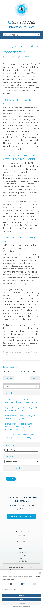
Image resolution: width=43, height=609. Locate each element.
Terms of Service (21, 561)
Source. (5, 354)
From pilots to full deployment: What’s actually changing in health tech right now (20, 426)
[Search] (36, 386)
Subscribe (10, 479)
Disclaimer (21, 558)
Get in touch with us (21, 516)
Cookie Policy (21, 555)
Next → (34, 378)
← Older (9, 378)
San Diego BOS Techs (25, 57)
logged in (18, 371)
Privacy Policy (21, 552)
